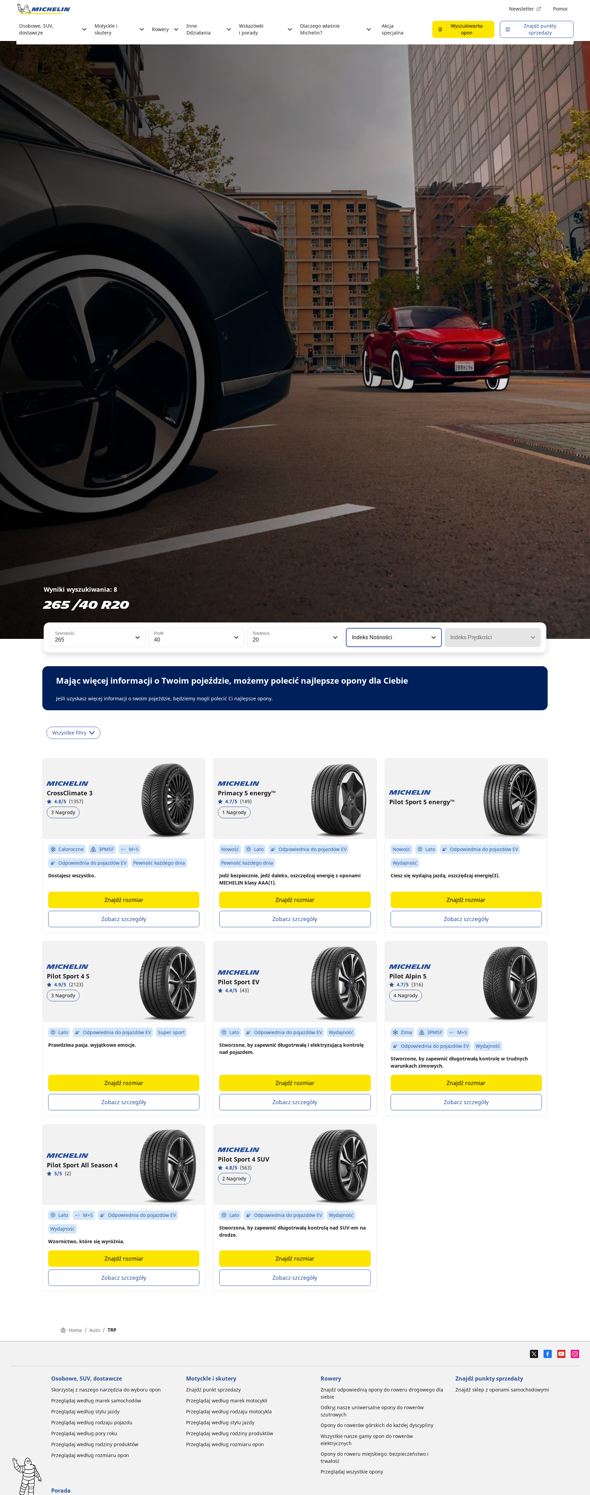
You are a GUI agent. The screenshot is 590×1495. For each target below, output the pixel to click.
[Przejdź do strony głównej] (43, 9)
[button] (137, 637)
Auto (94, 1330)
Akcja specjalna (393, 29)
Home (75, 1330)
